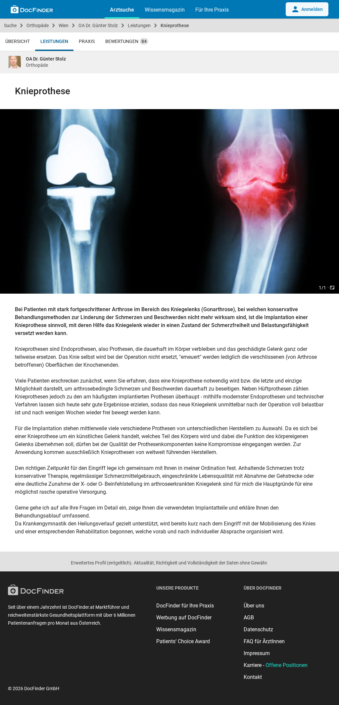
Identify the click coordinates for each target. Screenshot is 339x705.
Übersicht (17, 41)
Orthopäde (37, 25)
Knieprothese (175, 25)
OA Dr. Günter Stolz (98, 25)
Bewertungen (126, 41)
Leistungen (139, 25)
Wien (64, 25)
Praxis (87, 41)
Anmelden (312, 9)
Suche (10, 25)
